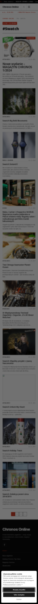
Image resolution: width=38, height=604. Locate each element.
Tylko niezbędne (19, 595)
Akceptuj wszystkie (19, 590)
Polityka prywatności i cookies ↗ (12, 585)
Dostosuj (19, 599)
